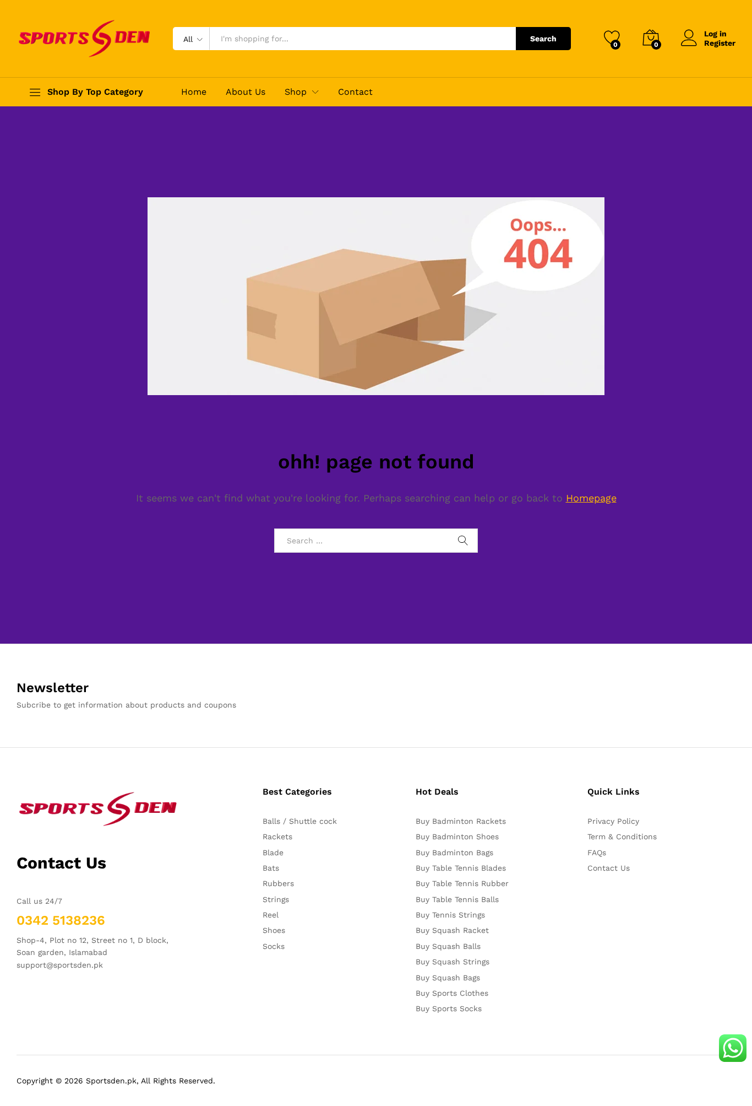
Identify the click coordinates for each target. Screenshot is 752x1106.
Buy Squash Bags (448, 977)
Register (719, 43)
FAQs (596, 852)
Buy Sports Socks (449, 1008)
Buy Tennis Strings (450, 914)
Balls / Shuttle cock (300, 821)
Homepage (591, 498)
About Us (245, 92)
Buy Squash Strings (452, 961)
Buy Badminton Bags (454, 852)
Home (193, 92)
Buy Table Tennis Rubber (462, 883)
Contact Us (608, 868)
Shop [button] (296, 92)
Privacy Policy (613, 821)
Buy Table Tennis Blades (461, 868)
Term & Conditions (622, 836)
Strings (276, 899)
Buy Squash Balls (448, 946)
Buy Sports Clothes (452, 993)
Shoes (274, 930)
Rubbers (278, 883)
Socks (274, 946)
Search (543, 38)
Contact (355, 92)
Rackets (277, 836)
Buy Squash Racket (452, 930)
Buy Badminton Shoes (457, 836)
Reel (271, 914)
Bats (271, 868)
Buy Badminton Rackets (461, 821)
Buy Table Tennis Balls (457, 899)
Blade (273, 852)
